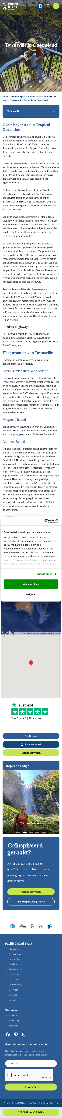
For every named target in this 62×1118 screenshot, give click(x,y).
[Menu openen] (56, 6)
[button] (31, 663)
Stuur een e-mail (33, 744)
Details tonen (44, 574)
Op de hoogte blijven (14, 1051)
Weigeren (31, 594)
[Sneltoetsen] (16, 633)
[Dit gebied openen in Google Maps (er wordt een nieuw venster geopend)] (6, 632)
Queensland (15, 100)
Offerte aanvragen (31, 752)
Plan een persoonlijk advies (31, 901)
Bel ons (32, 736)
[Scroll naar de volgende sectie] (31, 85)
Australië (31, 96)
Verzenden (33, 1087)
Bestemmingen (18, 96)
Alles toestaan (31, 584)
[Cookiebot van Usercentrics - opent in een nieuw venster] (44, 521)
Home (5, 96)
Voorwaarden (56, 633)
